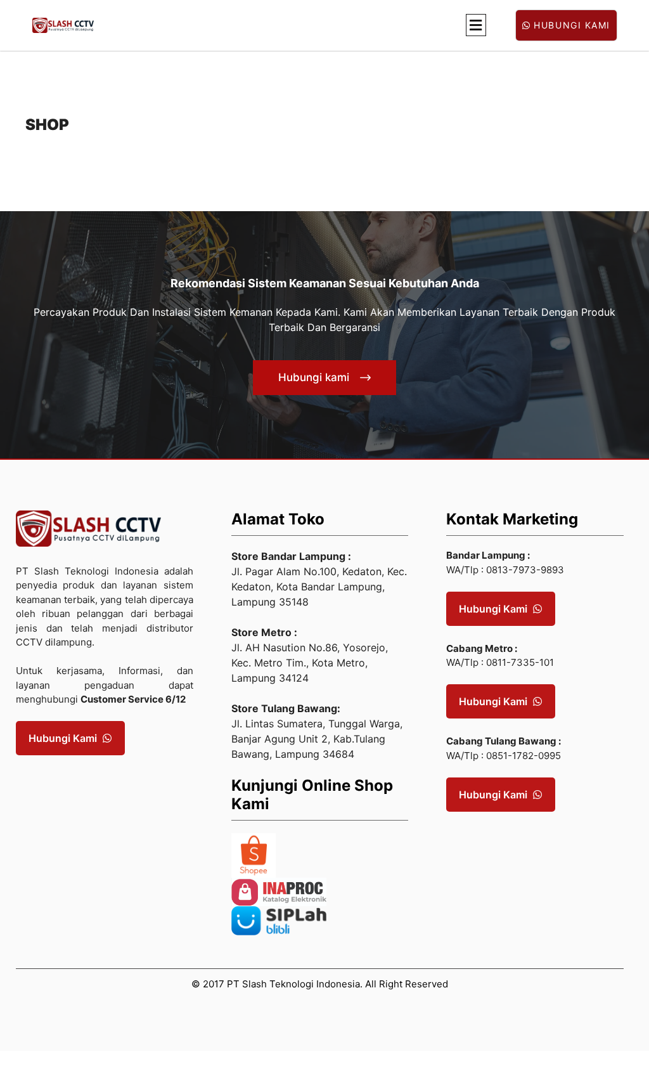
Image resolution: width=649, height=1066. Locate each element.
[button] (476, 25)
